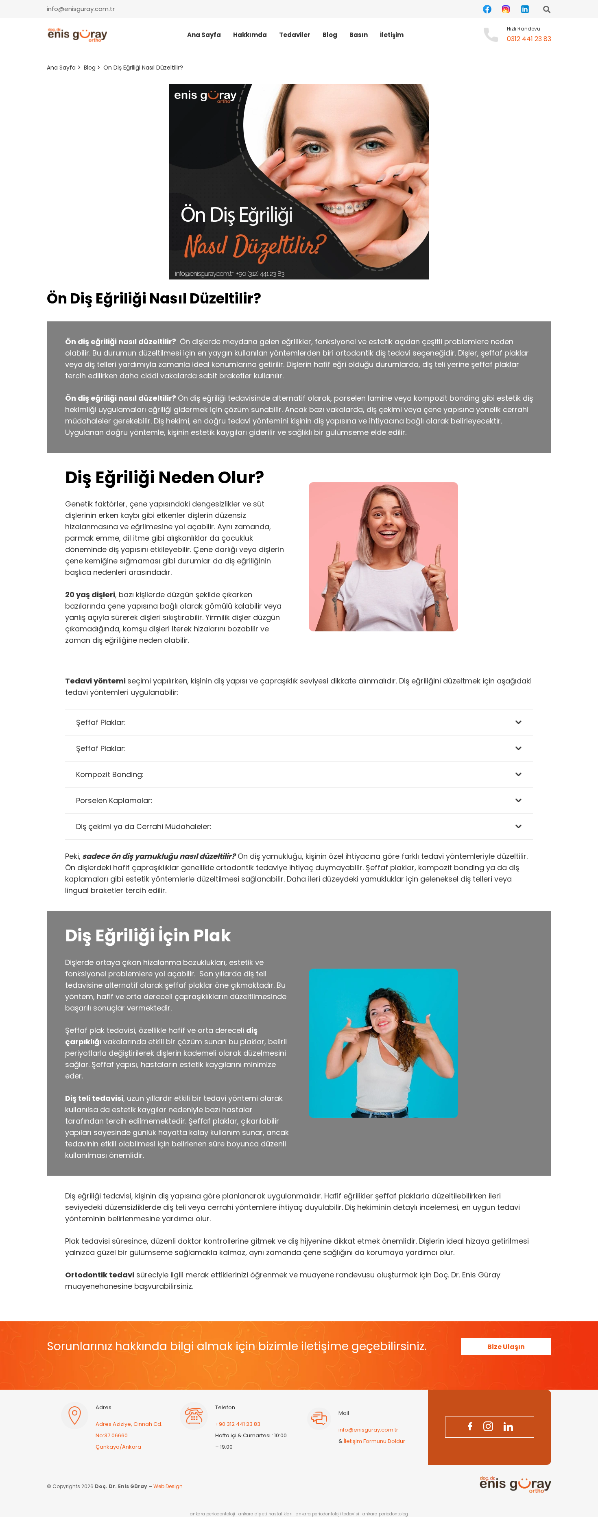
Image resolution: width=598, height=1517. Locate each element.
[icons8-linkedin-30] (508, 1427)
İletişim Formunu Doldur (374, 1441)
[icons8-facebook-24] (470, 1427)
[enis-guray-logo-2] (77, 35)
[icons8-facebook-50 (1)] (487, 9)
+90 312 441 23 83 (237, 1424)
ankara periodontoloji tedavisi (327, 1514)
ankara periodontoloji (212, 1514)
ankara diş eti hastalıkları (265, 1514)
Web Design (168, 1486)
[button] (316, 34)
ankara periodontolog (385, 1514)
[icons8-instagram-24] (488, 1427)
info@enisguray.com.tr (368, 1430)
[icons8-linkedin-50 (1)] (525, 9)
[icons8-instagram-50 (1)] (506, 9)
